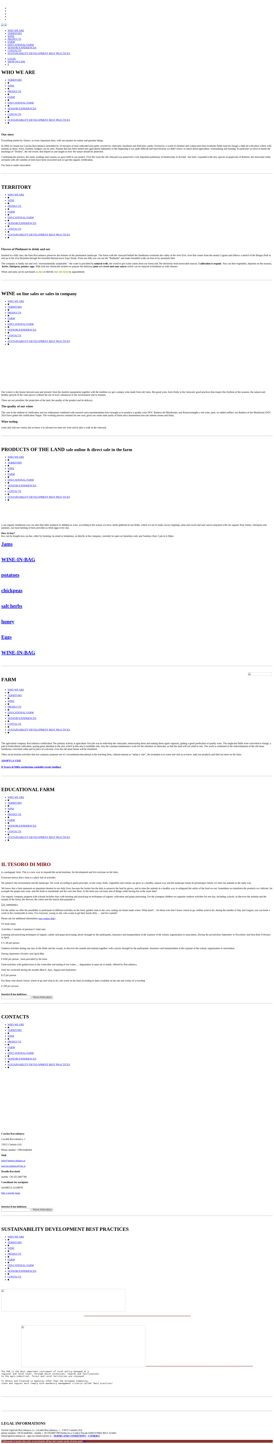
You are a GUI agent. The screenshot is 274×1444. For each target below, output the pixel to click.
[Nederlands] (9, 19)
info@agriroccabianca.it (13, 1160)
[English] (9, 10)
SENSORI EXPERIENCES (22, 47)
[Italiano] (9, 8)
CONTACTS (14, 50)
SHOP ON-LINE (16, 61)
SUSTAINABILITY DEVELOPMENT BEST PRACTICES (39, 53)
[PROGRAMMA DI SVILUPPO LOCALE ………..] (63, 1310)
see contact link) (47, 918)
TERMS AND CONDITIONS (69, 1435)
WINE (11, 36)
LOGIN (12, 58)
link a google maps (10, 1193)
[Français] (9, 16)
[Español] (9, 13)
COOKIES (94, 1435)
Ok (84, 1441)
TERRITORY (15, 33)
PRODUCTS (14, 39)
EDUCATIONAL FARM (21, 44)
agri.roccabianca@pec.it (13, 1166)
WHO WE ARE (16, 30)
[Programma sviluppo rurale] (83, 1366)
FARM (11, 42)
